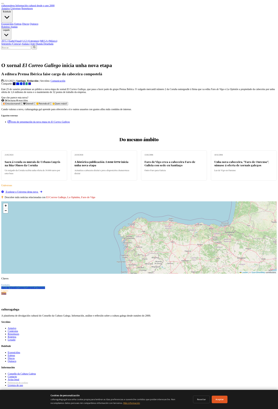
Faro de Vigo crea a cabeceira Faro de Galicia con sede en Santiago (169, 163)
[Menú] (2, 3)
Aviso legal (13, 379)
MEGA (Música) (48, 41)
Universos (15, 8)
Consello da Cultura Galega (22, 373)
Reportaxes (27, 8)
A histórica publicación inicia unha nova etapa (101, 163)
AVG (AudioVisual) (11, 41)
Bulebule (7, 11)
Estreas (18, 24)
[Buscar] (34, 47)
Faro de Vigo (8, 287)
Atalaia (14, 26)
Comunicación (58, 80)
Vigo (3, 293)
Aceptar (220, 399)
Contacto (12, 376)
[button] (5, 205)
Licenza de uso (15, 385)
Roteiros (5, 26)
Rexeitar (201, 399)
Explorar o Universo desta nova (22, 191)
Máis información (131, 403)
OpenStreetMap (258, 272)
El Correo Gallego (24, 287)
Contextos (13, 331)
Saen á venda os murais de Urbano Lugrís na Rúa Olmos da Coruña (32, 163)
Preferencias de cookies (18, 382)
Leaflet (244, 272)
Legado (6, 30)
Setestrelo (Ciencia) (11, 43)
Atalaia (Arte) (29, 43)
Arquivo (5, 8)
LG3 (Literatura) (31, 41)
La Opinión (39, 287)
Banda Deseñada (44, 43)
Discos (25, 24)
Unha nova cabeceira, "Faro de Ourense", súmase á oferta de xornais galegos (241, 163)
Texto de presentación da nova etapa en (40, 121)
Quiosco (34, 24)
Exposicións (7, 24)
